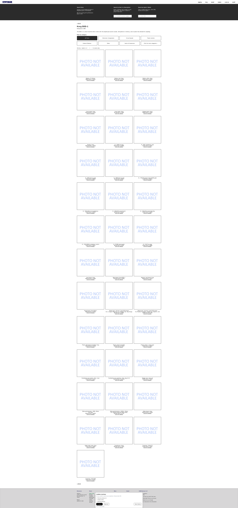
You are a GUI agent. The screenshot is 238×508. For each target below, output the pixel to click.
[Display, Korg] (90, 129)
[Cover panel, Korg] (90, 96)
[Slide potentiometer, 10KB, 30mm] (90, 396)
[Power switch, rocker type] (147, 330)
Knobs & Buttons (87, 43)
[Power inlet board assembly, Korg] (90, 330)
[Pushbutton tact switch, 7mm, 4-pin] (90, 363)
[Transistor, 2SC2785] (90, 463)
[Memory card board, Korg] (147, 262)
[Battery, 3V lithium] (90, 63)
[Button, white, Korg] (147, 63)
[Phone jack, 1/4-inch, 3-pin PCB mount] (119, 295)
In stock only (96, 48)
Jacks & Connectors (130, 43)
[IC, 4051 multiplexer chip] (147, 129)
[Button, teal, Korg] (119, 63)
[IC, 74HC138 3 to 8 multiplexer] (90, 196)
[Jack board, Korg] (90, 262)
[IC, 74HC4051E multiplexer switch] (90, 229)
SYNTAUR (7, 2)
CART (233, 2)
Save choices (138, 504)
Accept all (99, 504)
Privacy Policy (102, 506)
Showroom (79, 491)
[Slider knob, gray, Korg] (90, 430)
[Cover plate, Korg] (119, 96)
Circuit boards (129, 38)
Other (108, 43)
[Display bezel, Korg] (147, 96)
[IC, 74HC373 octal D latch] (119, 196)
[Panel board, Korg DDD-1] (90, 295)
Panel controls (151, 38)
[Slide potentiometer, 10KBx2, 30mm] (119, 396)
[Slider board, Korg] (147, 396)
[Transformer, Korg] (119, 430)
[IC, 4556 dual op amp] (90, 163)
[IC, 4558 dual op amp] (119, 163)
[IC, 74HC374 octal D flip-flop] (147, 196)
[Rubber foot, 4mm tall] (147, 363)
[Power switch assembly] (119, 330)
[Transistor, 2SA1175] (147, 430)
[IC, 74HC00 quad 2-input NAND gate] (147, 163)
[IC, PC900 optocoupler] (119, 229)
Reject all (106, 504)
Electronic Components (108, 38)
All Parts (87, 38)
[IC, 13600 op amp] (119, 129)
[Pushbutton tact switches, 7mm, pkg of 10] (119, 363)
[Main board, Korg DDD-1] (119, 262)
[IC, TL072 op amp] (147, 229)
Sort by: (79, 48)
